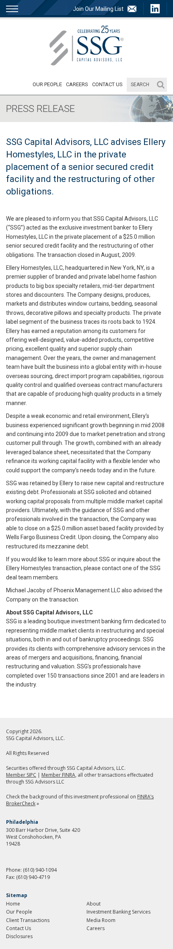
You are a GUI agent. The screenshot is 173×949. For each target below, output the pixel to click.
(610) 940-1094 (40, 869)
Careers (77, 84)
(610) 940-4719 (33, 877)
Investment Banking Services (118, 911)
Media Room (100, 920)
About (93, 903)
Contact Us (107, 84)
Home (13, 903)
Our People (47, 84)
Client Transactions (27, 920)
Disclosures (19, 936)
